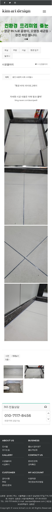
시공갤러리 (7, 461)
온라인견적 (33, 461)
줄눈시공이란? (34, 446)
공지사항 (6, 478)
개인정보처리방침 (35, 482)
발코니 (7, 56)
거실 (24, 50)
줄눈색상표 (33, 450)
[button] (4, 29)
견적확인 (32, 464)
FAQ (4, 482)
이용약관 (32, 478)
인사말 (5, 446)
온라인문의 (7, 485)
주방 (15, 50)
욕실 (6, 50)
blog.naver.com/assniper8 (26, 100)
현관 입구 (34, 50)
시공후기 (6, 464)
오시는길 (6, 450)
